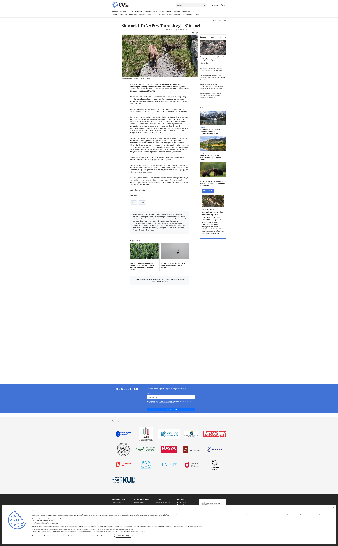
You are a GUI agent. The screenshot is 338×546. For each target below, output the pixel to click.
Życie (155, 11)
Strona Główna (217, 20)
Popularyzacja (160, 14)
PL (222, 5)
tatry (133, 202)
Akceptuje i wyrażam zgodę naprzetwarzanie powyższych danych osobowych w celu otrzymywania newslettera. (169, 401)
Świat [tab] (224, 37)
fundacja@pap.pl (82, 531)
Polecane (207, 191)
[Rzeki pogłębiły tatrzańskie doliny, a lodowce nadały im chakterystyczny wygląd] (213, 123)
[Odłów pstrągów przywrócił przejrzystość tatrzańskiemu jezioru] (213, 148)
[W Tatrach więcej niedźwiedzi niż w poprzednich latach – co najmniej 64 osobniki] (213, 174)
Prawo (150, 14)
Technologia (186, 11)
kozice (142, 202)
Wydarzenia (187, 14)
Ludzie (196, 14)
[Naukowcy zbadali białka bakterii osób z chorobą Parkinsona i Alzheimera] (213, 69)
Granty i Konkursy (174, 14)
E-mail (149, 393)
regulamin (157, 401)
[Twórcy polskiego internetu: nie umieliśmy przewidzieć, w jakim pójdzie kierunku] (213, 77)
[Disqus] (160, 311)
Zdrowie (147, 11)
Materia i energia (173, 11)
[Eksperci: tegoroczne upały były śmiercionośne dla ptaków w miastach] (175, 257)
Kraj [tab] (219, 37)
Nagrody (142, 14)
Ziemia (161, 11)
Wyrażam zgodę (123, 536)
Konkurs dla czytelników (163, 502)
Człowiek (138, 11)
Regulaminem (175, 279)
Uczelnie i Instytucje (119, 14)
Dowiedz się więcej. (106, 535)
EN (225, 5)
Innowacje (133, 14)
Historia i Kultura (126, 11)
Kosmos (115, 11)
